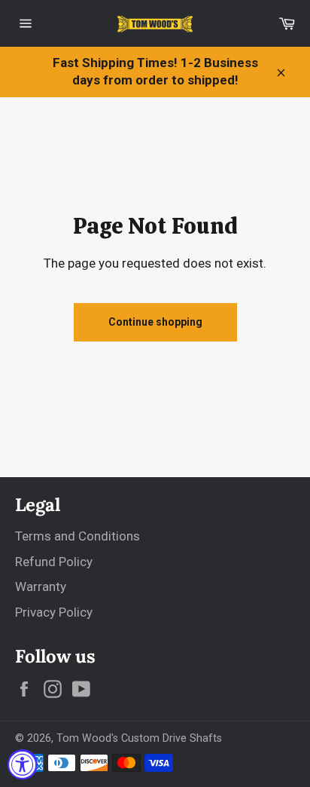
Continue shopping (155, 322)
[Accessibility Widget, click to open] (23, 764)
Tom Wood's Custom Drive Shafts (139, 738)
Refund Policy (54, 561)
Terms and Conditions (77, 536)
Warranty (40, 586)
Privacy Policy (54, 612)
